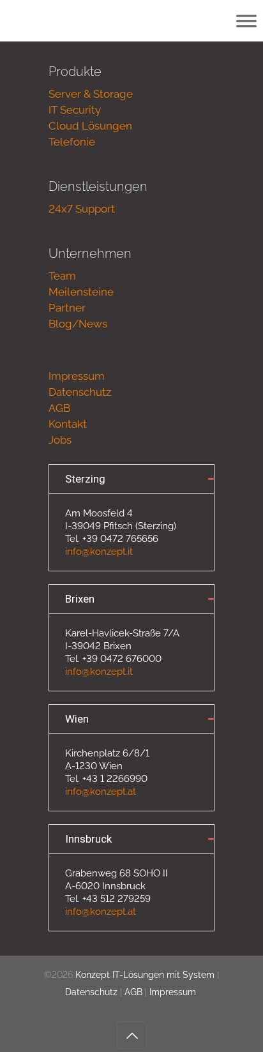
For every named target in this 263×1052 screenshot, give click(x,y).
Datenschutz (80, 392)
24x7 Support (82, 208)
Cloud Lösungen (90, 125)
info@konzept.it (99, 551)
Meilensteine (81, 291)
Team (62, 275)
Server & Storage (91, 93)
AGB (59, 408)
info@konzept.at (100, 791)
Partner (67, 307)
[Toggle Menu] (246, 21)
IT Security (75, 109)
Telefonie (72, 141)
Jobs (60, 439)
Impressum (77, 376)
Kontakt (68, 423)
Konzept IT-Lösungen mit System (144, 975)
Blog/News (78, 323)
